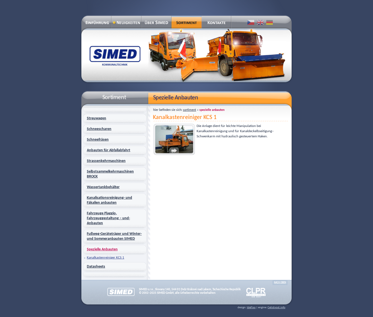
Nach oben (280, 282)
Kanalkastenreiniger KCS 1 (185, 117)
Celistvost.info (276, 307)
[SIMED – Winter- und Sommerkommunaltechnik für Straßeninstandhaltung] (96, 25)
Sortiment (189, 110)
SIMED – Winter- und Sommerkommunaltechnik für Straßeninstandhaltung (115, 55)
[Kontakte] (217, 22)
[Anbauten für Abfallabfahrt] (217, 55)
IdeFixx (251, 307)
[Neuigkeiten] (126, 22)
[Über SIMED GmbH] (156, 22)
